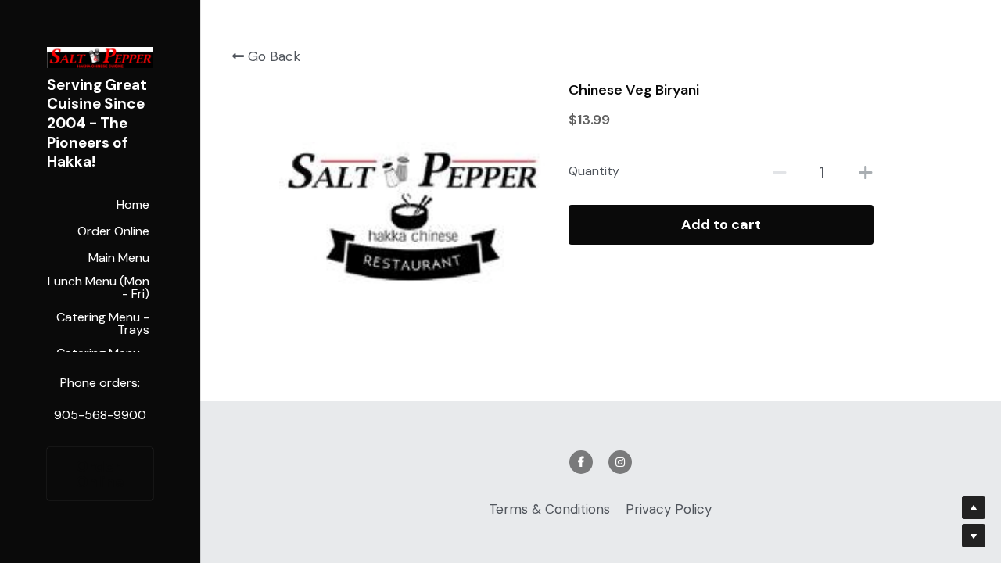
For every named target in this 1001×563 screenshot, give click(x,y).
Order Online (100, 474)
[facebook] (581, 462)
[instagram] (620, 462)
